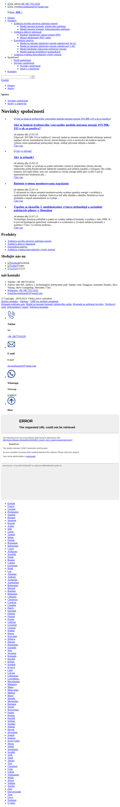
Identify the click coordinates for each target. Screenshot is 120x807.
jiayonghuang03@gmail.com (34, 6)
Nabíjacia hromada (39, 307)
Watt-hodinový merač (17, 307)
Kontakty (12, 71)
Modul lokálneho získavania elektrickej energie (43, 49)
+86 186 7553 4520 (30, 4)
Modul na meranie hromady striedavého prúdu (49, 304)
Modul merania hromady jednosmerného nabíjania (45, 29)
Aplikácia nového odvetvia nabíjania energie (36, 23)
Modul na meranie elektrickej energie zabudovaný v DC (47, 46)
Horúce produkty (9, 301)
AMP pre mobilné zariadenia (44, 301)
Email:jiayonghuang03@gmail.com (25, 293)
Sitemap (24, 301)
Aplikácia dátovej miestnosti (28, 32)
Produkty (12, 20)
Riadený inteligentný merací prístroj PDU (40, 34)
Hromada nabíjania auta (13, 304)
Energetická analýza (24, 40)
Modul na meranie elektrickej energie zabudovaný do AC (48, 43)
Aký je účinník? (24, 157)
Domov (11, 17)
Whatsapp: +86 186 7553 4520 (23, 290)
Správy (11, 88)
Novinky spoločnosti (24, 63)
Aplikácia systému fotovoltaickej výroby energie (37, 54)
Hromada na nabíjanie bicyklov (88, 304)
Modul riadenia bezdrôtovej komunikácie (40, 51)
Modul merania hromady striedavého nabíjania (43, 26)
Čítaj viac (18, 145)
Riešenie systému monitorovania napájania (41, 183)
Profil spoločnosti (22, 60)
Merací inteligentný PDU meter (35, 37)
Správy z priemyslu (29, 68)
